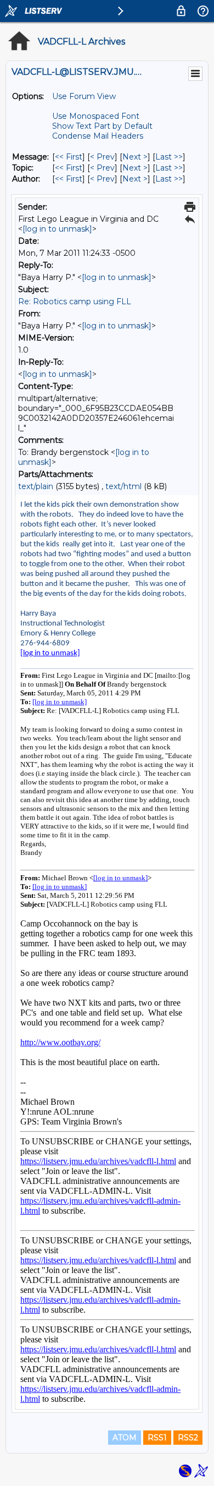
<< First (68, 157)
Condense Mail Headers (97, 136)
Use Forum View (84, 96)
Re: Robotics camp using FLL (74, 301)
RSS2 (188, 1438)
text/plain (35, 486)
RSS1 (157, 1438)
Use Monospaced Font (95, 116)
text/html (123, 486)
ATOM (124, 1438)
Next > (135, 157)
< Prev (102, 157)
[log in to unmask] (57, 229)
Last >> (169, 157)
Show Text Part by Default (102, 126)
